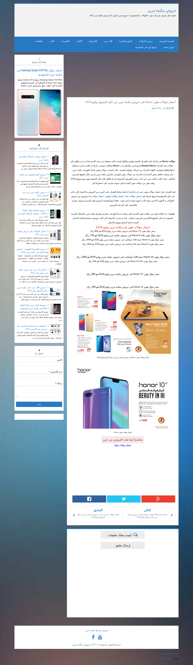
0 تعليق (154, 108)
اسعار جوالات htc (133, 196)
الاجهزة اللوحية (125, 41)
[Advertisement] (93, 25)
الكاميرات (65, 41)
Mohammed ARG (166, 658)
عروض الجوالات (146, 41)
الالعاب (79, 41)
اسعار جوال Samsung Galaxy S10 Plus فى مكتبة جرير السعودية (39, 72)
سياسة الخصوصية (171, 653)
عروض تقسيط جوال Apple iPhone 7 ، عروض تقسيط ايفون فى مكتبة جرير (33, 213)
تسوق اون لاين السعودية (146, 47)
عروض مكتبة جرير (162, 10)
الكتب (51, 41)
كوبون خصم (168, 47)
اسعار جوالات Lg (95, 196)
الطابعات (39, 41)
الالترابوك (93, 41)
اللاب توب (108, 41)
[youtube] (100, 637)
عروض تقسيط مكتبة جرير (96, 630)
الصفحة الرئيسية (166, 41)
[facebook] (93, 637)
